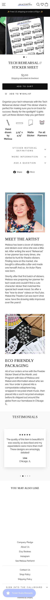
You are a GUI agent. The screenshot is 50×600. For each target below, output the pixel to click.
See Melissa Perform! (25, 561)
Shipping (15, 78)
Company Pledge (25, 542)
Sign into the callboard (24, 587)
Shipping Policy (25, 579)
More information (25, 157)
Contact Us (25, 570)
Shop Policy (25, 574)
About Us (25, 547)
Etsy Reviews (25, 551)
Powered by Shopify (25, 598)
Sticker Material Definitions (25, 149)
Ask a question (25, 163)
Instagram (25, 556)
